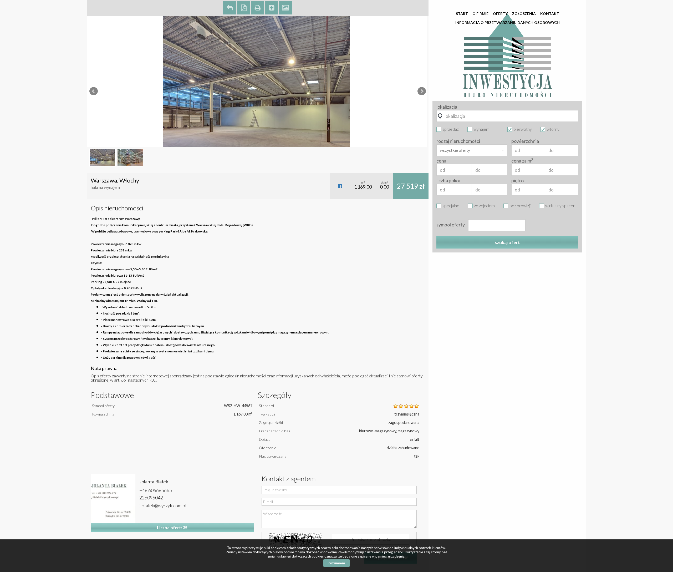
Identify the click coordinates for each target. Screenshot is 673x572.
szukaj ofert (507, 242)
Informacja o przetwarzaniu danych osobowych (507, 22)
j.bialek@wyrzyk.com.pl (162, 505)
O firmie (480, 13)
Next (421, 91)
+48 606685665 (155, 490)
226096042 (151, 497)
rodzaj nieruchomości (458, 141)
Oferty (500, 13)
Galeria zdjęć (285, 7)
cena (441, 161)
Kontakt (549, 13)
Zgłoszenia (524, 13)
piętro (517, 180)
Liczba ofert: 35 (172, 527)
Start (462, 13)
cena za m (522, 161)
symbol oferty (450, 224)
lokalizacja (446, 107)
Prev (93, 91)
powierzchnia (525, 141)
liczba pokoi (448, 180)
